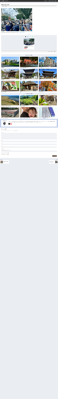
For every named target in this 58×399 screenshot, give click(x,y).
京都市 (3, 6)
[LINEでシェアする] (32, 36)
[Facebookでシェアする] (28, 36)
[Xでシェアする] (25, 36)
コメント (2, 132)
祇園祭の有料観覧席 (21, 32)
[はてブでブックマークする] (30, 36)
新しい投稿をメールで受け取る (5, 154)
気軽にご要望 (24, 122)
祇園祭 (6, 6)
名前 (1, 140)
